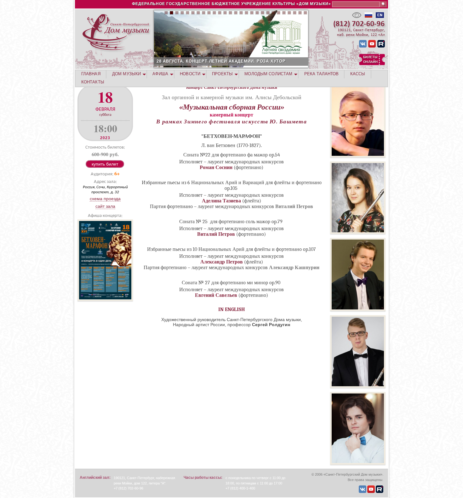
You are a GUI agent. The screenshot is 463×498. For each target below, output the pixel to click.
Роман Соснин (216, 167)
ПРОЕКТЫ (222, 73)
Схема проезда (105, 198)
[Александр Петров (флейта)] (358, 386)
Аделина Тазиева (221, 201)
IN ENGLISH (231, 309)
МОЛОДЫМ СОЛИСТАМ (268, 73)
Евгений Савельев (216, 295)
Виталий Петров (216, 234)
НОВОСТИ (190, 73)
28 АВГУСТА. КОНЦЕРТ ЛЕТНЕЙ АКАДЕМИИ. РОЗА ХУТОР (221, 61)
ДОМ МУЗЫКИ (126, 73)
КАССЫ (357, 73)
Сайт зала (105, 206)
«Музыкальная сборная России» (231, 107)
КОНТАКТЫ (92, 82)
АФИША (160, 73)
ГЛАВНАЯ (90, 73)
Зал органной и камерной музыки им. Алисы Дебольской (231, 97)
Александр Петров (221, 262)
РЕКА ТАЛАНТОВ (321, 73)
